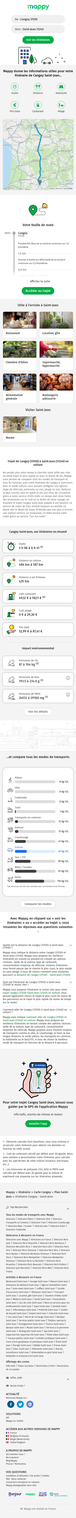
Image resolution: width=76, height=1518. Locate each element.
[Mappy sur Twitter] (20, 1404)
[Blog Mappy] (29, 1404)
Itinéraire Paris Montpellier (27, 1257)
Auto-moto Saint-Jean (23, 1288)
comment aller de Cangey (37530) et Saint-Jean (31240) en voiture (35, 1019)
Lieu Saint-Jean (15, 1317)
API (7, 1418)
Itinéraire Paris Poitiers (55, 1264)
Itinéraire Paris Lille (42, 1246)
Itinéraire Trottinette (16, 1229)
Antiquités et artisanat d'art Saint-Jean (24, 1356)
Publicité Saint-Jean (48, 1310)
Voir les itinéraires (38, 40)
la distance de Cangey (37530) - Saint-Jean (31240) (42, 974)
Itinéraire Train (38, 1222)
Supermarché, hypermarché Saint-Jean (25, 1334)
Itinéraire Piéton (26, 1219)
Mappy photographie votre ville (21, 1485)
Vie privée (35, 1476)
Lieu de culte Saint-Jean (30, 1303)
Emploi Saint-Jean (37, 1313)
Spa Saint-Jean (51, 1331)
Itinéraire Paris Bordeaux (52, 1243)
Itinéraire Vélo (43, 1219)
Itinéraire (10, 1219)
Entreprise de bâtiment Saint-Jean (22, 1285)
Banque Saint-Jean (15, 1327)
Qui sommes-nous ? (15, 1454)
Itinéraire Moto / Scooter (20, 1226)
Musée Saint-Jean (35, 1327)
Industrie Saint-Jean (59, 1313)
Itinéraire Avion (57, 1226)
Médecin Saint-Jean (22, 1299)
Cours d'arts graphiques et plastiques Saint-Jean (29, 1342)
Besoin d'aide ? (17, 1386)
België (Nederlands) (20, 1439)
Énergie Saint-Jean (22, 1345)
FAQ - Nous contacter (16, 1479)
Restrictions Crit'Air (45, 1366)
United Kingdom (17, 1442)
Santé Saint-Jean (42, 1299)
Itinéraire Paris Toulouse (24, 1250)
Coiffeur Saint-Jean (45, 1288)
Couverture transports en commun (23, 1482)
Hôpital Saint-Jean (42, 1345)
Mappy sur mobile (14, 1421)
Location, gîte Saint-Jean (30, 1295)
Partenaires (20, 1464)
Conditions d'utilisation (17, 1476)
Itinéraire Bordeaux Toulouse (35, 1254)
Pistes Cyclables (26, 1366)
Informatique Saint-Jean (24, 1310)
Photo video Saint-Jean (58, 1334)
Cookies (45, 1476)
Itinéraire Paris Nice (48, 1250)
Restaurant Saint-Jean (17, 1281)
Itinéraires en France (41, 1239)
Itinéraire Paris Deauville (25, 1243)
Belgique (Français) (19, 1436)
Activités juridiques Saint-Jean (51, 1338)
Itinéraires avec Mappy (17, 1239)
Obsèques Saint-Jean (41, 1292)
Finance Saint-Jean (55, 1324)
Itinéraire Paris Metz (42, 1268)
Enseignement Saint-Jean (31, 1324)
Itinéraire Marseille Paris (18, 1246)
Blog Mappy (11, 1460)
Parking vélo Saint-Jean (30, 1331)
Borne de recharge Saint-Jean (39, 1317)
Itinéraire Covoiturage (59, 1222)
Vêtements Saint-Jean (42, 1349)
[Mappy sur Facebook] (10, 1404)
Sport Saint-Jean (42, 1306)
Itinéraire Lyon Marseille (18, 1268)
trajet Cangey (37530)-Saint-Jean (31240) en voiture (31, 992)
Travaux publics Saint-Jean (21, 1338)
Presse (9, 1464)
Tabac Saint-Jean (21, 1349)
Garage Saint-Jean (39, 1281)
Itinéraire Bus (41, 1226)
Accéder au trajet (38, 291)
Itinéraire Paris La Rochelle (30, 1261)
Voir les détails (38, 711)
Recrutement (12, 1457)
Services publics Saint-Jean (32, 1320)
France (13, 1433)
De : (26, 19)
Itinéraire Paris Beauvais (30, 1264)
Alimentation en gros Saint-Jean (46, 1352)
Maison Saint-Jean (59, 1281)
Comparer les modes (38, 904)
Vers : (29, 29)
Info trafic (11, 1366)
